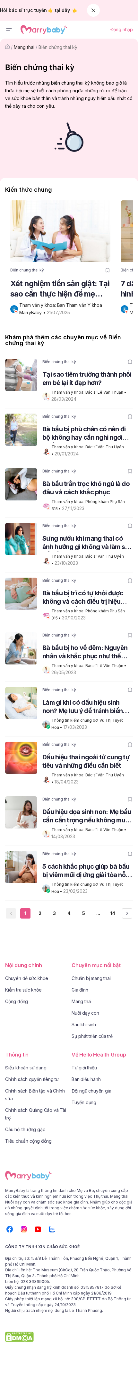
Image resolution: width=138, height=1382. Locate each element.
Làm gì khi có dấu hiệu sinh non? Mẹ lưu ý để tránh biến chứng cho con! (82, 707)
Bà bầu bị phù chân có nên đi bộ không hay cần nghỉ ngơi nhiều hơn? (83, 434)
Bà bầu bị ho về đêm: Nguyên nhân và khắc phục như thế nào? (84, 653)
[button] (9, 29)
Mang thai (24, 47)
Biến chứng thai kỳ (58, 47)
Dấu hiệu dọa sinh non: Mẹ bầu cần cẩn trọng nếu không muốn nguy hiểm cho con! (87, 817)
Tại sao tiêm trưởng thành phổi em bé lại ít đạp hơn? (86, 379)
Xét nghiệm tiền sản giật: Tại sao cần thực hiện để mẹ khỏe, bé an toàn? (59, 289)
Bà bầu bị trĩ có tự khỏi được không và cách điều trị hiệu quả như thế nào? (82, 598)
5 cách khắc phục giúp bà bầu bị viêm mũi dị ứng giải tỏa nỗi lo (85, 871)
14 (112, 913)
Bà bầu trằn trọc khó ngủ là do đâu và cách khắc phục (86, 488)
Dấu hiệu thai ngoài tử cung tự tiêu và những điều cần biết (85, 761)
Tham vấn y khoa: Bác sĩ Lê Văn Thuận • (89, 392)
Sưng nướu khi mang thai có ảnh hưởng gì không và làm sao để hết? (87, 543)
